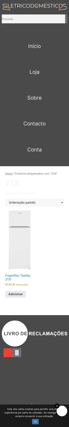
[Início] (34, 36)
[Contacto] (34, 113)
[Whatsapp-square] (16, 352)
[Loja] (34, 61)
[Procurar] (66, 18)
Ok (35, 421)
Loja (34, 72)
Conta (34, 149)
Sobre (34, 98)
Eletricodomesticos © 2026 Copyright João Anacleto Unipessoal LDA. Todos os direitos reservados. (32, 381)
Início (34, 46)
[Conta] (34, 139)
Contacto (34, 123)
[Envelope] (8, 352)
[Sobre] (34, 87)
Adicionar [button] (15, 294)
